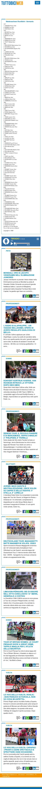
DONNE (9, 358)
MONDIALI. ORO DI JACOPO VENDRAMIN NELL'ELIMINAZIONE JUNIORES (19, 275)
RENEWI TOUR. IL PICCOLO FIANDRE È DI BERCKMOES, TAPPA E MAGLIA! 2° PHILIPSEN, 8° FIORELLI (20, 435)
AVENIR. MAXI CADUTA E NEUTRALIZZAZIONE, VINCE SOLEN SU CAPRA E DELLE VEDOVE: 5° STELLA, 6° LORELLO (20, 489)
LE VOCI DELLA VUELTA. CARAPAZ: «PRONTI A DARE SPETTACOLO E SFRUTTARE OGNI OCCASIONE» (20, 749)
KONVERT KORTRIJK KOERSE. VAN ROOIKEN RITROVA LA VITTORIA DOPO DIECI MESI (20, 382)
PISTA (8, 251)
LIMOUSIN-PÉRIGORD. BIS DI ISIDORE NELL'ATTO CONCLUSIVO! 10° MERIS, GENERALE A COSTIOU (21, 593)
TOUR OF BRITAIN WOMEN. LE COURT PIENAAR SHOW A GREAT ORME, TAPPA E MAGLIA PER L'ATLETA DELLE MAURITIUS (21, 645)
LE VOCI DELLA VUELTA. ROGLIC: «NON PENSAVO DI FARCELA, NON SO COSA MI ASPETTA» (19, 696)
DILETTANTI (10, 464)
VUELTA (9, 672)
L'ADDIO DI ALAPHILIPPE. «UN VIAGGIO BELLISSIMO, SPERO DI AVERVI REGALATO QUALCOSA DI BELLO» (19, 329)
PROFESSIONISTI (12, 303)
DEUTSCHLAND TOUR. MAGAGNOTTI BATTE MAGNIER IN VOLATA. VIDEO (21, 542)
